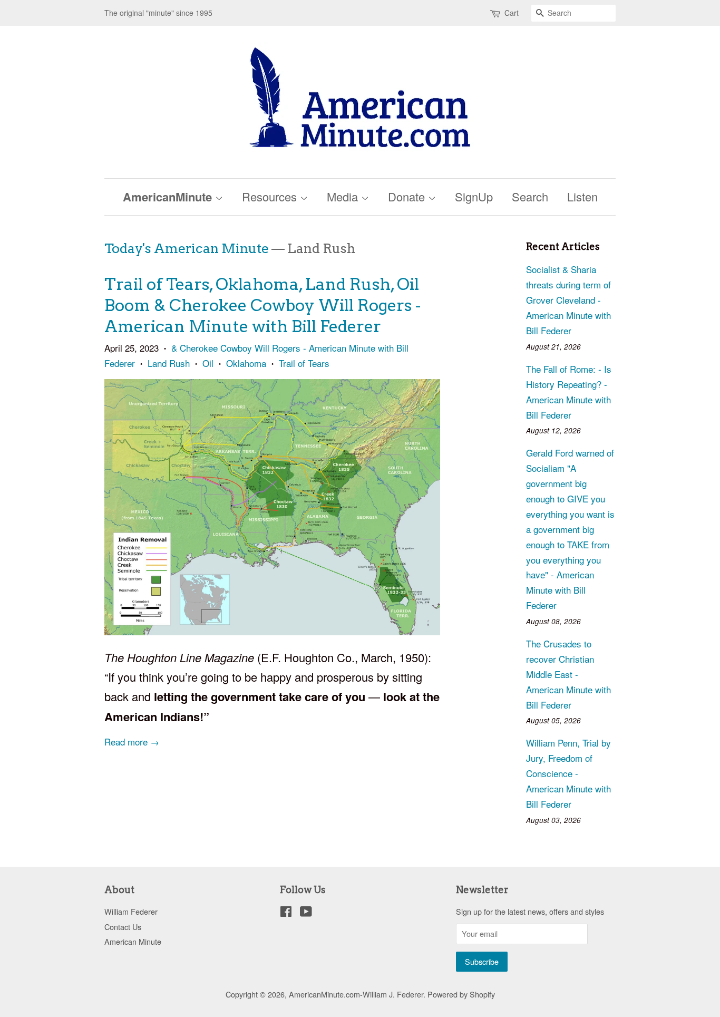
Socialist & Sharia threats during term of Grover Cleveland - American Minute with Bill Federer (568, 300)
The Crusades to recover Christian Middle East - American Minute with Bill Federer (568, 674)
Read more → (131, 741)
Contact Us (122, 926)
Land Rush (169, 363)
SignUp (474, 196)
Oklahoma (246, 363)
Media (344, 196)
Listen (582, 196)
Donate (408, 196)
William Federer (131, 911)
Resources (271, 196)
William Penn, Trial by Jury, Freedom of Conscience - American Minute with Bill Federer (568, 773)
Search (530, 196)
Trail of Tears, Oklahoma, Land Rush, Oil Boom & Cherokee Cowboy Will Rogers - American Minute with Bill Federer (262, 305)
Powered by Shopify (461, 994)
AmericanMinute (169, 196)
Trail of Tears (304, 363)
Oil (207, 363)
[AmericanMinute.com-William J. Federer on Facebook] (286, 912)
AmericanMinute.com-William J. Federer (356, 994)
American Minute (132, 941)
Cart (511, 12)
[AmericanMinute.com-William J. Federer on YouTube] (306, 912)
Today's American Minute (186, 248)
